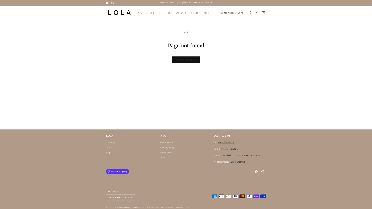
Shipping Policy (167, 147)
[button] (151, 13)
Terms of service (167, 207)
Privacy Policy (166, 152)
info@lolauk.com (229, 148)
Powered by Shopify (123, 208)
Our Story (110, 142)
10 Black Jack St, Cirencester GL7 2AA (242, 155)
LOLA (114, 208)
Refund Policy (166, 142)
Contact (109, 147)
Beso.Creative (238, 161)
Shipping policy (182, 207)
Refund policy (139, 207)
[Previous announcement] (155, 3)
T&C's (162, 157)
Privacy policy (152, 207)
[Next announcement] (217, 3)
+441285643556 (226, 142)
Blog (108, 152)
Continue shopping (186, 59)
